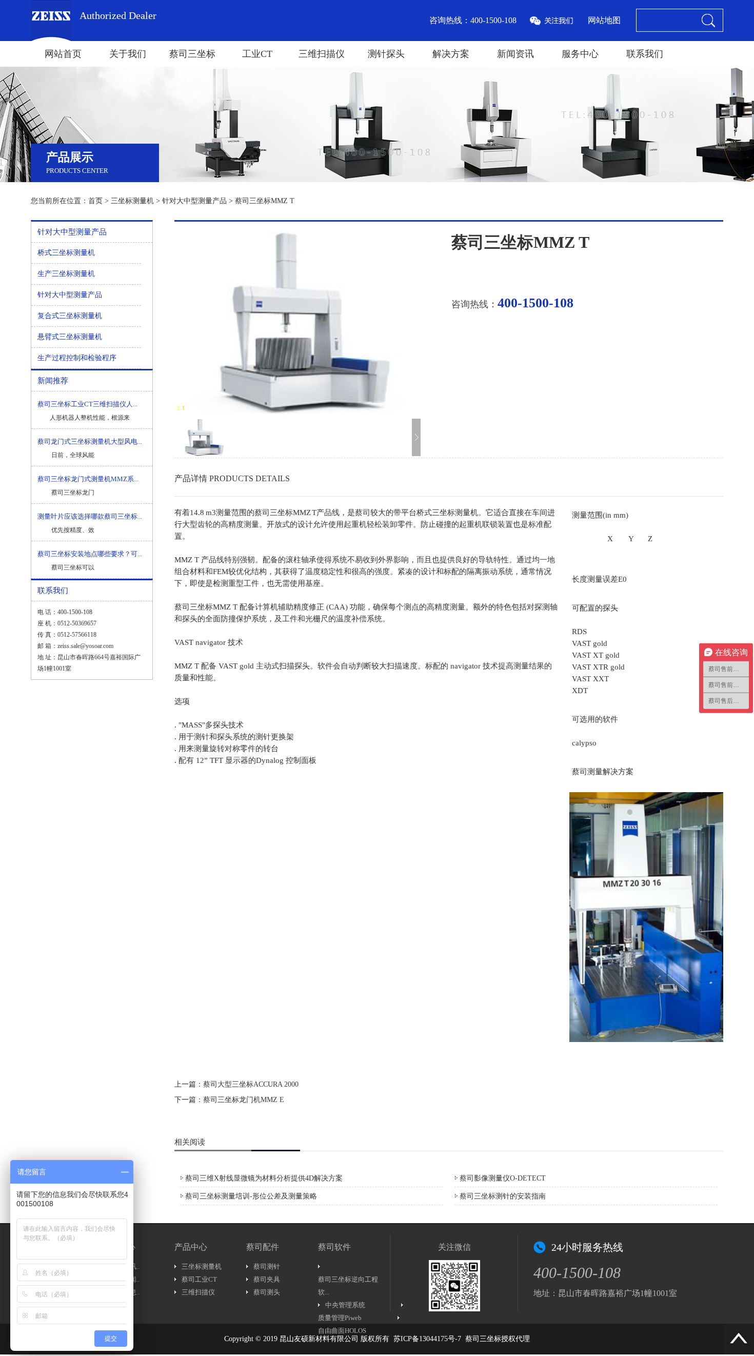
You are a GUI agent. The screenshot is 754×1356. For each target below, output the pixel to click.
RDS (579, 631)
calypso (584, 743)
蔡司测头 (266, 1292)
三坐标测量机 (132, 201)
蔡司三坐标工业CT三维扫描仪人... (87, 404)
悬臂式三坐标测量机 (69, 337)
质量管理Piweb (340, 1318)
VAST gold (589, 643)
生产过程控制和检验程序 (76, 358)
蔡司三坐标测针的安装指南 (503, 1196)
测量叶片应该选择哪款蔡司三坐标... (89, 516)
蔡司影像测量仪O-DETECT (503, 1178)
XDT (580, 690)
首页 (95, 201)
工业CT (257, 54)
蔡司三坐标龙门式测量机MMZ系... (87, 479)
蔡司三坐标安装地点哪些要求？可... (89, 554)
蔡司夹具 (266, 1279)
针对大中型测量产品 (194, 201)
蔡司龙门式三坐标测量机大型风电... (89, 441)
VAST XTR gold (598, 667)
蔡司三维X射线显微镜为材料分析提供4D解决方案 (264, 1178)
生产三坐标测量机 (66, 274)
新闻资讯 (515, 54)
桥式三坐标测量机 (66, 253)
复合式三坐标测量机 (69, 316)
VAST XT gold (596, 655)
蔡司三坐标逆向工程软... (348, 1285)
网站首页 (63, 54)
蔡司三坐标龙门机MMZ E (243, 1100)
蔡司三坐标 (192, 54)
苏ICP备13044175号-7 (427, 1339)
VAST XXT (590, 679)
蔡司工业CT (199, 1279)
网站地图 (604, 20)
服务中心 (580, 54)
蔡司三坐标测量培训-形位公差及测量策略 (251, 1196)
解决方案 (450, 54)
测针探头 (386, 54)
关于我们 (127, 54)
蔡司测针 (266, 1266)
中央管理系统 (345, 1305)
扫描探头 (294, 666)
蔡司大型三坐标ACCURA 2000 (251, 1084)
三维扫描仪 (322, 54)
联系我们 (644, 54)
